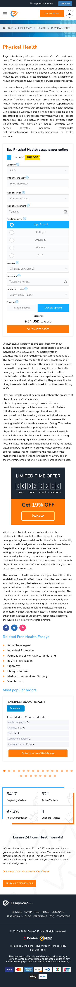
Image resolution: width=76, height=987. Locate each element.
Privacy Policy (42, 946)
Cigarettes (13, 666)
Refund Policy (58, 946)
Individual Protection (20, 650)
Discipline (12, 276)
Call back (65, 4)
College (40, 232)
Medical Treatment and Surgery (27, 676)
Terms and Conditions (21, 946)
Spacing (11, 302)
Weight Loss (15, 681)
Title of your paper (16, 178)
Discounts (58, 912)
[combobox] (38, 211)
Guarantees (31, 912)
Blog (28, 916)
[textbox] (40, 282)
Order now (52, 14)
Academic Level (14, 219)
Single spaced (22, 307)
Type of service (14, 193)
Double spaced (53, 307)
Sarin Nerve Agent (19, 645)
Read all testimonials (19, 883)
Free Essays (40, 916)
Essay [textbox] (15, 211)
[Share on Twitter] (14, 628)
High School (41, 224)
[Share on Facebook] (6, 628)
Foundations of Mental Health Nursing (31, 655)
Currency (11, 165)
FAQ (52, 916)
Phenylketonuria (17, 671)
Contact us (63, 916)
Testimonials (15, 916)
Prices (45, 912)
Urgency (11, 263)
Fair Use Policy (38, 950)
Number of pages (15, 289)
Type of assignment (16, 206)
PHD (40, 255)
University (40, 240)
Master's (40, 247)
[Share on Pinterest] (22, 628)
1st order (25, 157)
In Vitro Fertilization (20, 661)
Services (17, 912)
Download (15, 708)
